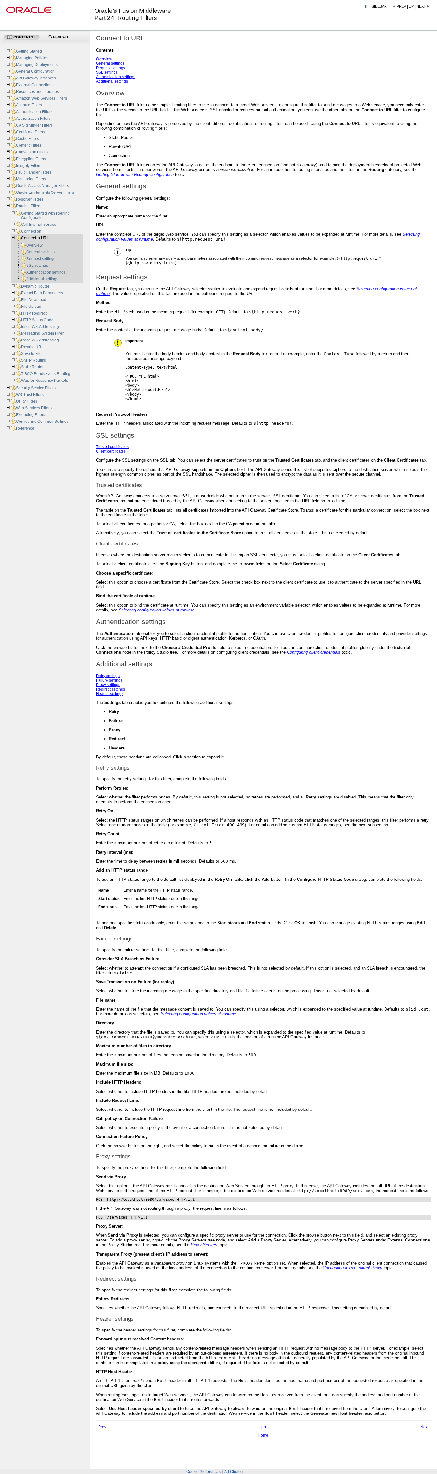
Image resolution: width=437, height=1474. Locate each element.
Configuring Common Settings (42, 421)
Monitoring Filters (31, 179)
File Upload (31, 306)
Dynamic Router (35, 286)
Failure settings (109, 680)
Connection (31, 231)
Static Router (32, 367)
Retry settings (108, 676)
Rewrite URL (32, 347)
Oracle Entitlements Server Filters (45, 192)
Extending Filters (30, 415)
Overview (104, 59)
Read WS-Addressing (40, 340)
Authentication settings (115, 77)
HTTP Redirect (34, 313)
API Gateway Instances (36, 78)
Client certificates (111, 451)
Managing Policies (32, 58)
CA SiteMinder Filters (34, 125)
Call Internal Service (38, 224)
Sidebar (379, 6)
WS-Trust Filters (30, 394)
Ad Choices (234, 1472)
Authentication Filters (34, 112)
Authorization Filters (33, 118)
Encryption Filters (31, 159)
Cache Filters (27, 138)
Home (263, 1435)
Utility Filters (26, 401)
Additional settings (112, 81)
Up (411, 6)
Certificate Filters (30, 132)
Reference (25, 428)
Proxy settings (108, 685)
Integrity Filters (28, 165)
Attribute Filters (29, 105)
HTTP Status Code (37, 320)
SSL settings (107, 72)
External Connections (34, 85)
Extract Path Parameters (42, 293)
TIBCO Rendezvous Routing (45, 374)
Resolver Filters (29, 199)
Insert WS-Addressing (40, 326)
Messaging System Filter (42, 333)
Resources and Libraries (37, 91)
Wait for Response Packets (44, 380)
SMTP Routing (33, 360)
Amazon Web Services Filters (41, 98)
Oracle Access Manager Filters (42, 186)
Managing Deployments (37, 64)
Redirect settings (110, 689)
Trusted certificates (112, 447)
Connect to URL (35, 238)
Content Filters (28, 145)
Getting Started (29, 51)
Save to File (31, 353)
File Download (33, 300)
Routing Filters (28, 206)
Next (421, 6)
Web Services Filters (34, 408)
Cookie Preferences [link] (203, 1472)
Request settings (110, 68)
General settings (110, 63)
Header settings (109, 694)
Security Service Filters (36, 388)
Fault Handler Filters (33, 172)
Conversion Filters (32, 152)
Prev (401, 6)
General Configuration (35, 71)
